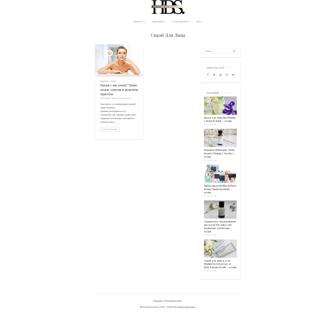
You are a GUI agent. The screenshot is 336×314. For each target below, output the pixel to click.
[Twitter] (214, 74)
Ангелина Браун (124, 98)
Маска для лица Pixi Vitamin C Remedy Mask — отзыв (220, 119)
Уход (113, 81)
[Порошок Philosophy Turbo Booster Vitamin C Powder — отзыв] (220, 138)
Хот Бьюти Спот (150, 307)
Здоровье (158, 22)
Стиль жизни (180, 22)
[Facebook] (207, 74)
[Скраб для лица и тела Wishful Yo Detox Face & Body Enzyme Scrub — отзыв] (220, 248)
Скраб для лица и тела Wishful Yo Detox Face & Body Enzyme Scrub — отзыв (220, 264)
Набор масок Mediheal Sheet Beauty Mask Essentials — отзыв (220, 189)
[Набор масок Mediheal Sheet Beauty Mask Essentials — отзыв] (220, 174)
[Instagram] (226, 74)
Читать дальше (110, 129)
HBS (198, 22)
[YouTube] (220, 74)
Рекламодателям (173, 300)
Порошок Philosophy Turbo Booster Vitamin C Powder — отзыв (219, 153)
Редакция (158, 300)
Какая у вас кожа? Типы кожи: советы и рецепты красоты (119, 89)
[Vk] (233, 74)
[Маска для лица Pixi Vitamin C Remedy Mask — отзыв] (220, 105)
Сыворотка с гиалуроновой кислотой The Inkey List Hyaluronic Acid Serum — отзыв (220, 226)
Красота (138, 22)
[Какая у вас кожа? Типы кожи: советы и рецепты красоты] (119, 60)
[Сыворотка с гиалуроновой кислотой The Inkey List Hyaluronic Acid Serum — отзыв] (220, 209)
